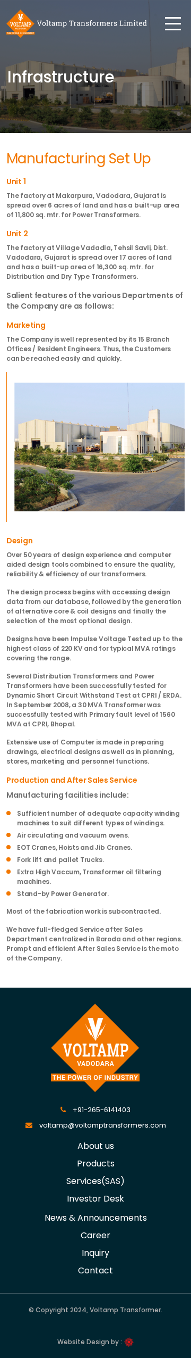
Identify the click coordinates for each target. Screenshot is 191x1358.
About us (95, 1146)
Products (96, 1163)
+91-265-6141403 (101, 1110)
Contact (95, 1270)
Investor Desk (95, 1199)
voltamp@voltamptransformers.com (102, 1125)
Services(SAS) (95, 1181)
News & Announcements (96, 1218)
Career (95, 1235)
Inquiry (95, 1253)
